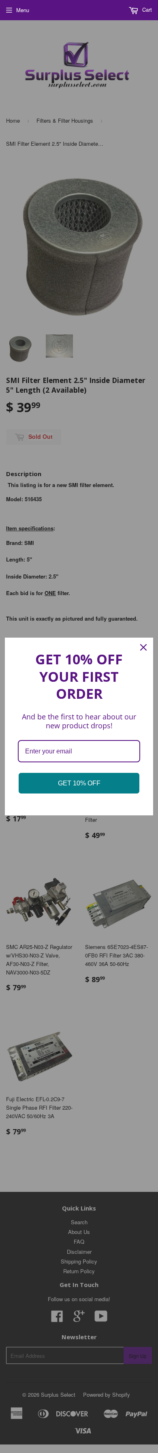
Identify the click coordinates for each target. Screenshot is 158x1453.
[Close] (143, 647)
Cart (146, 9)
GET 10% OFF (79, 783)
